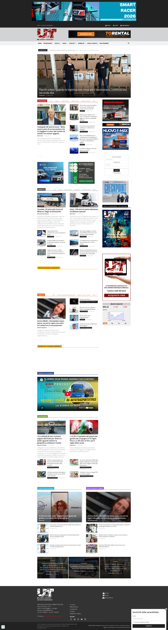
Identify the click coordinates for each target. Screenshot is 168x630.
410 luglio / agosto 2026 (86, 327)
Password (116, 162)
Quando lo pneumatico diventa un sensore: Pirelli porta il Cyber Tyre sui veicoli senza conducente (88, 251)
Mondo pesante (44, 89)
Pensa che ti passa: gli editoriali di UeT (66, 295)
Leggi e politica (75, 101)
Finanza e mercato (85, 101)
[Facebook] (71, 619)
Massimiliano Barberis (43, 213)
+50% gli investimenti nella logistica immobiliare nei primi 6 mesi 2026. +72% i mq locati (56, 474)
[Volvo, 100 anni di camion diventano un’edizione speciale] (84, 76)
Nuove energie (73, 433)
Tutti (51, 101)
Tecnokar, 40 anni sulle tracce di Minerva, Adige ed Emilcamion (50, 210)
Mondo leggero (51, 246)
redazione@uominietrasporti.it (53, 616)
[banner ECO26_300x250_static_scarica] (81, 183)
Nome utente (116, 157)
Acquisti (60, 189)
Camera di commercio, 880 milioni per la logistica (88, 325)
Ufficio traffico (65, 101)
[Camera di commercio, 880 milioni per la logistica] (74, 326)
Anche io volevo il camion (84, 295)
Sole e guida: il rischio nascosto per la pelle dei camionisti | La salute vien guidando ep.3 (65, 525)
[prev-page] (38, 156)
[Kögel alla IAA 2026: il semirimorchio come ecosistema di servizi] (41, 233)
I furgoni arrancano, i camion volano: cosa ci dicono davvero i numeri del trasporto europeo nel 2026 (56, 252)
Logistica (57, 101)
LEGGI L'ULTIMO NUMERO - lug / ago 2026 (115, 206)
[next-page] (41, 156)
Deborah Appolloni (42, 327)
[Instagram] (85, 619)
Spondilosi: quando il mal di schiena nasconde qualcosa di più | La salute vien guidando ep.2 (65, 546)
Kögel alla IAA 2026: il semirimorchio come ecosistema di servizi (56, 232)
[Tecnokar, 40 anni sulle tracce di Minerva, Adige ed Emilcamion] (51, 200)
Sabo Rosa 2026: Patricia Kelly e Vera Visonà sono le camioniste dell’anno (112, 546)
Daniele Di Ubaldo (42, 445)
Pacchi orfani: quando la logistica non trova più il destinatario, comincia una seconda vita (88, 107)
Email (134, 616)
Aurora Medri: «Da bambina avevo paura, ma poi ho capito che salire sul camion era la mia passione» (50, 323)
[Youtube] (81, 619)
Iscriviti (149, 626)
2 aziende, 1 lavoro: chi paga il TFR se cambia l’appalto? (89, 473)
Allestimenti (77, 189)
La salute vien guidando (45, 488)
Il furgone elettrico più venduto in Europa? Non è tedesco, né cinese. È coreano (56, 242)
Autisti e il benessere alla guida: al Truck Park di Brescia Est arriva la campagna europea (64, 535)
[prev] (126, 50)
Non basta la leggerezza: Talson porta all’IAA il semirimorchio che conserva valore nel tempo (88, 232)
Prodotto (41, 189)
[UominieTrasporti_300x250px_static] (115, 121)
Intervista (40, 124)
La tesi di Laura (83, 311)
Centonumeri (42, 416)
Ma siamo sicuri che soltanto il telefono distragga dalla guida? (88, 308)
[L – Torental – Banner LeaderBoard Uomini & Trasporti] (99, 37)
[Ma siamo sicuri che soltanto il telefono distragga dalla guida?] (74, 310)
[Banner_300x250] (50, 183)
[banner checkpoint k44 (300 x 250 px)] (115, 202)
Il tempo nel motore (85, 299)
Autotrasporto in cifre (53, 467)
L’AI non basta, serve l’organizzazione (85, 316)
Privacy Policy (145, 622)
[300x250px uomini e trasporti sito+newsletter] (115, 149)
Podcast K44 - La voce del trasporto (49, 346)
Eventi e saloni (68, 189)
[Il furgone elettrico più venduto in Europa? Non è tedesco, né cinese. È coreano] (41, 243)
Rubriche (41, 295)
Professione (42, 101)
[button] (129, 43)
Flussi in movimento (52, 477)
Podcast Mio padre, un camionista (48, 268)
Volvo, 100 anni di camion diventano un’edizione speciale (72, 93)
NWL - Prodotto (83, 246)
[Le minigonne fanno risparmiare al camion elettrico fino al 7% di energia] (74, 243)
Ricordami (117, 173)
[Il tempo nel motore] (74, 301)
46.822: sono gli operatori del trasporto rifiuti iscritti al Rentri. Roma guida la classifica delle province (55, 462)
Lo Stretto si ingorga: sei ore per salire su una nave (88, 149)
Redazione (42, 95)
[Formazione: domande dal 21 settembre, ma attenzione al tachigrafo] (74, 128)
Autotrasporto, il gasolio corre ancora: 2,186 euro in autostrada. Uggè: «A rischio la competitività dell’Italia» (88, 117)
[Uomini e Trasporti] (52, 34)
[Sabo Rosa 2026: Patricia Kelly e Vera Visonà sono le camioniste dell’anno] (91, 548)
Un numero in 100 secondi (86, 476)
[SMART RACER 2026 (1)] (84, 20)
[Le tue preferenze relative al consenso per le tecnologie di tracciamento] (3, 627)
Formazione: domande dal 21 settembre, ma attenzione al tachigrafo (64, 50)
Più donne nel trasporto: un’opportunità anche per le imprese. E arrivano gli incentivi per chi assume (114, 525)
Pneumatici (82, 255)
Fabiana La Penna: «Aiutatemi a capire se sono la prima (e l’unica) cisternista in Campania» (113, 535)
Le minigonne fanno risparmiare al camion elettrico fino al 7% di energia (89, 242)
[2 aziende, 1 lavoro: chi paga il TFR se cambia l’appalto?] (74, 474)
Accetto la (142, 622)
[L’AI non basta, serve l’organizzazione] (74, 318)
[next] (129, 50)
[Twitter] (78, 619)
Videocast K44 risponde (45, 373)
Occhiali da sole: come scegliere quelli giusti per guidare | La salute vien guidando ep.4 (58, 516)
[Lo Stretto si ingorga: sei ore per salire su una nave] (74, 151)
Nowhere (49, 628)
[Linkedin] (74, 619)
